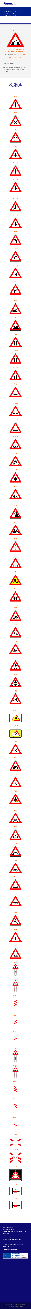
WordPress (19, 1306)
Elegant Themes (19, 1304)
